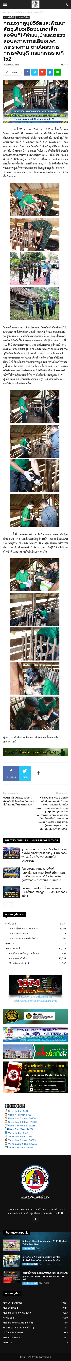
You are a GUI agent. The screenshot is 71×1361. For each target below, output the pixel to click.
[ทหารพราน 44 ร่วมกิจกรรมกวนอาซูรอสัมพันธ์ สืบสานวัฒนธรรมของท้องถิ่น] (11, 1261)
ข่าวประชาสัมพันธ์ (35, 12)
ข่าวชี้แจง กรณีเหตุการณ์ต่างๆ (24, 953)
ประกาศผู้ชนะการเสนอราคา (23, 928)
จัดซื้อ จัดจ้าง (11, 923)
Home (6, 12)
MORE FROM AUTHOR (45, 840)
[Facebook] (35, 1219)
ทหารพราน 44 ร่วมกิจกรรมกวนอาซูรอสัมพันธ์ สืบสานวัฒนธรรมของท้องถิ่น (41, 1258)
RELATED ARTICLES (16, 840)
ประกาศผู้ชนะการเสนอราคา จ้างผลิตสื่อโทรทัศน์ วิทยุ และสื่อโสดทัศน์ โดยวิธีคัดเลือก (18, 801)
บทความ (9, 943)
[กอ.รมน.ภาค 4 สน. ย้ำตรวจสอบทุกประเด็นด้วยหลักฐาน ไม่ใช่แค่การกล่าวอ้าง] (11, 892)
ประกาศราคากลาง (18, 933)
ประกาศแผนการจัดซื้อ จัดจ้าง (23, 938)
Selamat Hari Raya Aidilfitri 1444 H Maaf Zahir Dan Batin (44, 1242)
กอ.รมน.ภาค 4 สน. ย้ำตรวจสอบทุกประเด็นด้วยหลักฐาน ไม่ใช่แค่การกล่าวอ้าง (44, 892)
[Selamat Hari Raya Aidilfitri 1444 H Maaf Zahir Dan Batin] (11, 1245)
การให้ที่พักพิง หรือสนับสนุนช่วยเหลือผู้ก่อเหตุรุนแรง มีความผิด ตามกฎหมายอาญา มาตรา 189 (45, 1276)
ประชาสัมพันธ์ (18, 12)
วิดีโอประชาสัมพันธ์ (19, 963)
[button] (66, 4)
